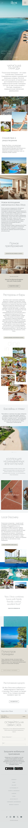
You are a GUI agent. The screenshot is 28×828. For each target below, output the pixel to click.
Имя (3, 743)
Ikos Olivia (4, 716)
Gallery (14, 785)
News (14, 782)
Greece (5, 717)
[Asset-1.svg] (6, 816)
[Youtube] (21, 816)
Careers (14, 793)
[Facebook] (14, 816)
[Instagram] (10, 816)
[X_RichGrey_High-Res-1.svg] (17, 816)
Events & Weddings (14, 790)
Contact (14, 779)
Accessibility (14, 799)
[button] (14, 286)
